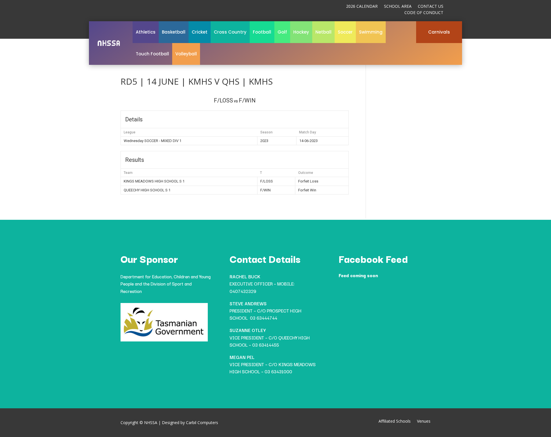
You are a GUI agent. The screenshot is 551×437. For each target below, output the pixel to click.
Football (262, 32)
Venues (423, 421)
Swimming (371, 32)
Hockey (301, 32)
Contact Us (430, 6)
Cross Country (230, 32)
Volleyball (186, 54)
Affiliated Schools (395, 421)
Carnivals (439, 32)
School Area (398, 6)
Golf (282, 32)
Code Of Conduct (423, 13)
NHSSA (150, 422)
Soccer (345, 32)
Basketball (173, 32)
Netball (323, 32)
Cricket (199, 32)
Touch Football (152, 54)
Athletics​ (146, 32)
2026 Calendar (362, 6)
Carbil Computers (202, 422)
